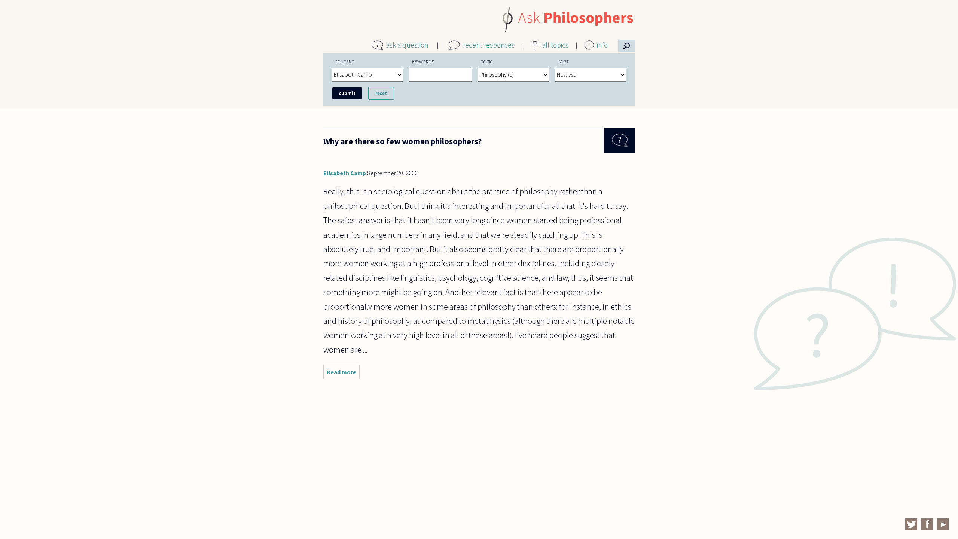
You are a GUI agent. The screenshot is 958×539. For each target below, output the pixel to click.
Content (344, 61)
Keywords (423, 61)
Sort (563, 61)
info (602, 44)
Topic (487, 61)
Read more (343, 373)
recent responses (489, 44)
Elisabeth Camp (344, 173)
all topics (555, 44)
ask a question (407, 44)
